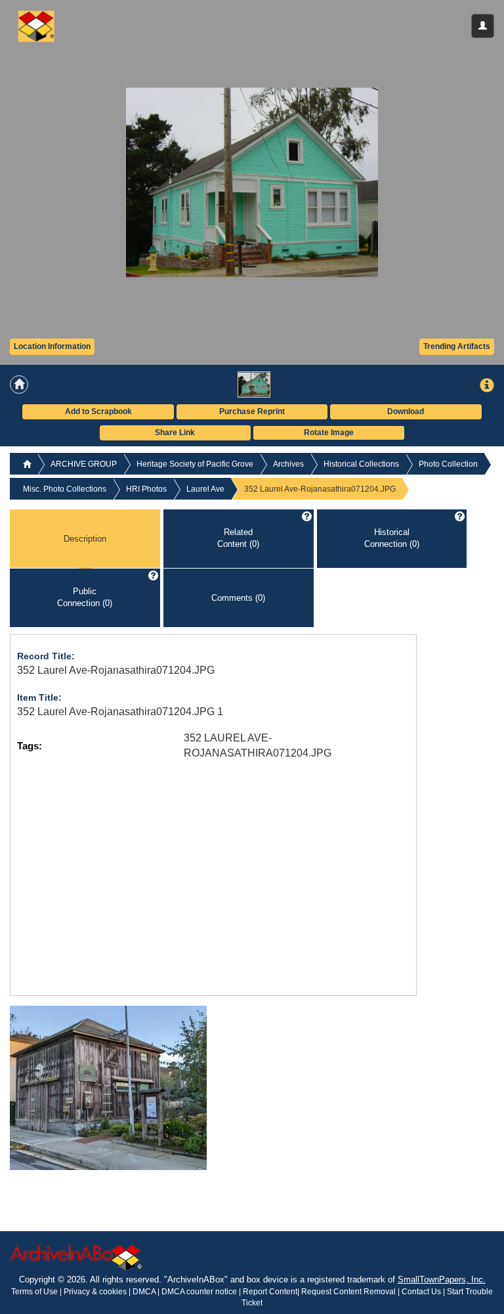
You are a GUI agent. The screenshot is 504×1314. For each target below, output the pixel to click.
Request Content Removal (348, 1291)
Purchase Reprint (252, 411)
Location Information (52, 346)
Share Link (175, 432)
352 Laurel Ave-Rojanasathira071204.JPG (116, 670)
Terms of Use (35, 1291)
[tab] (85, 539)
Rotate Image (329, 432)
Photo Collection (448, 464)
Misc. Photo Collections (64, 489)
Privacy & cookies (96, 1291)
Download (405, 411)
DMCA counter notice (200, 1291)
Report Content (270, 1291)
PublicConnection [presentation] (84, 597)
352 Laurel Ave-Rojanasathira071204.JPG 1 (120, 711)
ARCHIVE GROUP (84, 464)
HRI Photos (146, 489)
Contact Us (421, 1291)
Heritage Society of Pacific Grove (194, 464)
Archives (288, 464)
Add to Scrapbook (98, 411)
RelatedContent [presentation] (238, 538)
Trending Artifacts (456, 346)
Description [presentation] (85, 538)
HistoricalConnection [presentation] (391, 538)
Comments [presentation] (238, 597)
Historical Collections (361, 464)
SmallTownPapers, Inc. (442, 1279)
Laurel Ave (205, 489)
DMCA (144, 1291)
